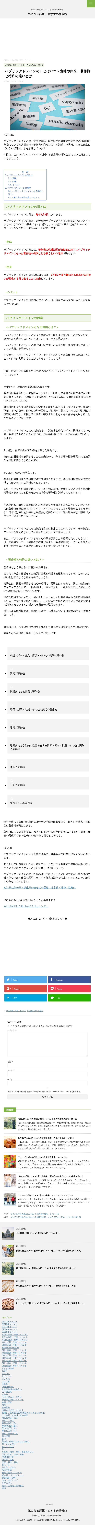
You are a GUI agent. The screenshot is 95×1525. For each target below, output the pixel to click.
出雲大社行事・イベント (13, 1410)
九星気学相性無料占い (12, 1389)
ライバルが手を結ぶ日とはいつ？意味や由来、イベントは (35, 1214)
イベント (6, 1374)
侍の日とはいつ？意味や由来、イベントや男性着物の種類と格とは (47, 1119)
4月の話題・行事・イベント (14, 1353)
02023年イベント (9, 1327)
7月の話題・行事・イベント (14, 1361)
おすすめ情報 (8, 1368)
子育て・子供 (8, 1421)
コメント (12, 1030)
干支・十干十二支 (10, 1434)
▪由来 (14, 181)
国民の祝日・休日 (10, 1418)
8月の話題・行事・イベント (14, 1363)
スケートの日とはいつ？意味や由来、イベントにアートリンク (45, 1195)
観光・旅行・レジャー (12, 1473)
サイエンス (7, 1376)
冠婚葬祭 (6, 1407)
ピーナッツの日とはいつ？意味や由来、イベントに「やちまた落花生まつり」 (50, 1303)
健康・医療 (7, 1402)
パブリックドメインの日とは (20, 175)
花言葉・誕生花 (9, 1467)
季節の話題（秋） (10, 1431)
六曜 (4, 1405)
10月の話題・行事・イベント (15, 1334)
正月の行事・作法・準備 (13, 1454)
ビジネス (6, 1379)
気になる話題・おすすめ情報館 (47, 14)
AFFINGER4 (75, 1520)
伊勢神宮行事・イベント (13, 1400)
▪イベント (16, 185)
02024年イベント (9, 1329)
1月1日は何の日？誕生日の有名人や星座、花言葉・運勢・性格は (40, 887)
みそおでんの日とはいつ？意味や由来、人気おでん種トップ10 (46, 1138)
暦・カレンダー (9, 1444)
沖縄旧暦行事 (8, 1457)
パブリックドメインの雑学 (19, 188)
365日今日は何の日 (10, 1348)
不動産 (5, 1384)
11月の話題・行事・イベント (15, 1337)
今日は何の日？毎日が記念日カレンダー (26, 906)
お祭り (5, 1371)
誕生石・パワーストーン (13, 1475)
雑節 (4, 1488)
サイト (10, 1080)
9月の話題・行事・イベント (14, 1366)
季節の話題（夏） (10, 1426)
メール (11, 1071)
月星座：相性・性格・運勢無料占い (18, 1452)
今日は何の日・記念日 (35, 1011)
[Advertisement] (47, 38)
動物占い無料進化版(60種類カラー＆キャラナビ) (23, 1413)
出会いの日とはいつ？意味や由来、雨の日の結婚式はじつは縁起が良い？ (50, 1176)
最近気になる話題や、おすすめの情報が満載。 (47, 1516)
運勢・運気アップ (10, 1480)
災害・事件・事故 (10, 1462)
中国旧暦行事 (8, 1387)
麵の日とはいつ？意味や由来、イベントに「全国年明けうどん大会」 (46, 1286)
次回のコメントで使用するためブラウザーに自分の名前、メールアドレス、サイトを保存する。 (44, 1092)
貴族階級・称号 (9, 1478)
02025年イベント (9, 1332)
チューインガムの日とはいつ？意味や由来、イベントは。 (43, 1157)
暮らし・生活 (8, 1447)
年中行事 (6, 1436)
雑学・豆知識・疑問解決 (13, 1486)
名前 (10, 1062)
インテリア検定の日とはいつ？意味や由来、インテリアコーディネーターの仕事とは (46, 1217)
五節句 (5, 1394)
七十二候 (6, 1381)
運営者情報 (49, 1505)
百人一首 (6, 1465)
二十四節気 (7, 1392)
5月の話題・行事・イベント (14, 1355)
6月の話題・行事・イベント (14, 1358)
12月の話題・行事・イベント (15, 1340)
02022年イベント (9, 1324)
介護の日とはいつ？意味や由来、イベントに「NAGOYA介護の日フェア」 (49, 1251)
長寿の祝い (7, 1483)
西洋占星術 (7, 1470)
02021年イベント (9, 1321)
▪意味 (14, 178)
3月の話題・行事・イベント (14, 1350)
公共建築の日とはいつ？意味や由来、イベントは (38, 1233)
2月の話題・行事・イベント (14, 1345)
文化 (4, 1439)
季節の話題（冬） (10, 1423)
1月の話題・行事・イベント (16, 1011)
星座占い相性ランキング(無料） (16, 1441)
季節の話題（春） (10, 1428)
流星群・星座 (8, 1460)
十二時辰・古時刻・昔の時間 (15, 1415)
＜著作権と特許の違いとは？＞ (25, 197)
